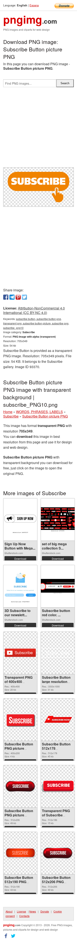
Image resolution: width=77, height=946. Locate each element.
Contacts (24, 916)
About (9, 911)
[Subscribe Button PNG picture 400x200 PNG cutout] (20, 720)
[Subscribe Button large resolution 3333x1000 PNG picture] (58, 653)
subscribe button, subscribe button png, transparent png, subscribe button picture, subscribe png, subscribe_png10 (36, 323)
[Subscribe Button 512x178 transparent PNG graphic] (58, 719)
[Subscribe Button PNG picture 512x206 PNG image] (20, 786)
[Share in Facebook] (5, 297)
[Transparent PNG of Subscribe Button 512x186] (58, 786)
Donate (44, 911)
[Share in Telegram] (12, 297)
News (32, 911)
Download (20, 558)
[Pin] (18, 297)
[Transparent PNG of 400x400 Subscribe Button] (20, 653)
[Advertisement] (38, 129)
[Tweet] (24, 297)
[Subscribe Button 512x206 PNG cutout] (58, 853)
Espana (34, 5)
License (21, 911)
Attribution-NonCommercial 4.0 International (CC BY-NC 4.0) (34, 310)
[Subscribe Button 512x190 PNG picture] (20, 853)
